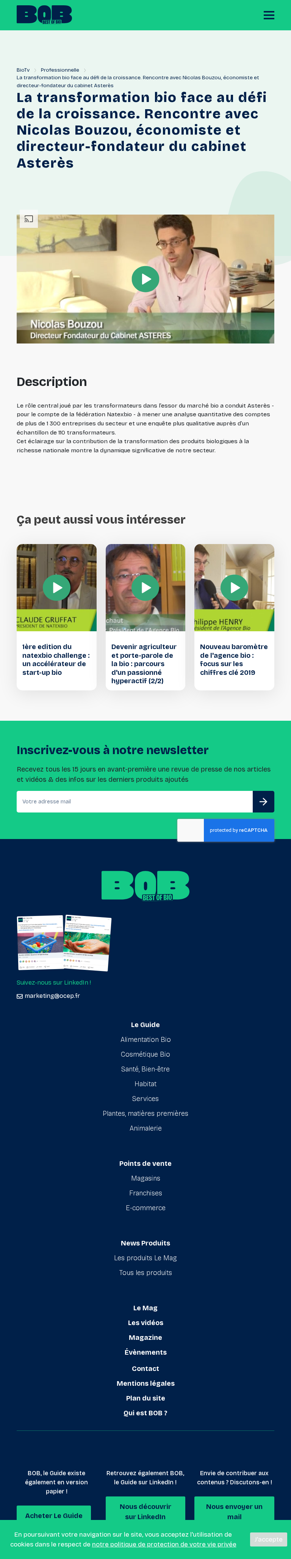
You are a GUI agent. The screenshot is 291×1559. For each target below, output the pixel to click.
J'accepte (269, 1539)
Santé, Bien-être (145, 1069)
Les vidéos (145, 1323)
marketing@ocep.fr (52, 995)
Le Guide (145, 1025)
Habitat (145, 1084)
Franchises (145, 1193)
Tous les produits (145, 1273)
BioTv (23, 70)
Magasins (145, 1178)
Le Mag (145, 1308)
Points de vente (145, 1163)
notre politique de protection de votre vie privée (164, 1544)
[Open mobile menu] (269, 15)
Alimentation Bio (145, 1039)
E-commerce (146, 1208)
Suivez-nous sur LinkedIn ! (54, 982)
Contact (145, 1369)
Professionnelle (60, 70)
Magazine (145, 1337)
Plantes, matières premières (145, 1113)
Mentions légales (146, 1383)
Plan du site (145, 1398)
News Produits (145, 1243)
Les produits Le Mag (145, 1258)
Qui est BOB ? (145, 1413)
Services (145, 1099)
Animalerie (146, 1128)
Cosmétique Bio (145, 1054)
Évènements (146, 1352)
